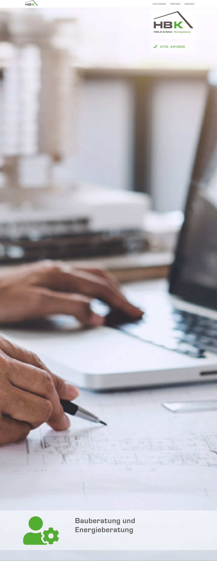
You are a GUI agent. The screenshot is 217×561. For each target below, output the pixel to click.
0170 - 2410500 (172, 47)
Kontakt (190, 3)
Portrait (175, 3)
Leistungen (159, 3)
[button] (4, 530)
